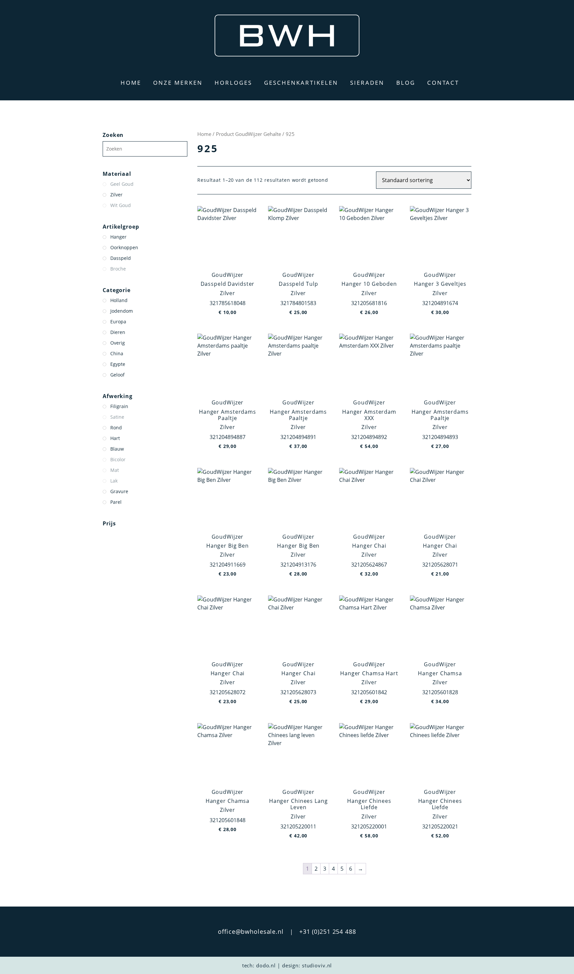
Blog (405, 82)
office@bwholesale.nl (251, 931)
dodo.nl (266, 965)
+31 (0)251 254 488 (327, 931)
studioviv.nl (317, 965)
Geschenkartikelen (301, 82)
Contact (443, 82)
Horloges (233, 82)
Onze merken (178, 82)
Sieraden (367, 82)
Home (131, 82)
